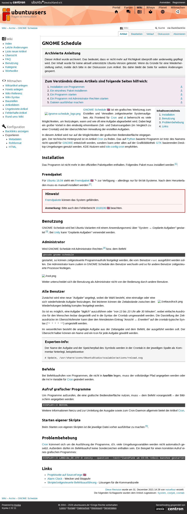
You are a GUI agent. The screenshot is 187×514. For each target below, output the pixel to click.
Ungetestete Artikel (16, 109)
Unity (57, 232)
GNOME (67, 143)
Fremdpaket (82, 180)
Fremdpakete (53, 200)
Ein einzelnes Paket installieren (68, 90)
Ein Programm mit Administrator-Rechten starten (79, 98)
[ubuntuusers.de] (24, 15)
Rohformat (15, 143)
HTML (12, 147)
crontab (180, 493)
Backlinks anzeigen (16, 131)
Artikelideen (12, 105)
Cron (114, 117)
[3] (47, 231)
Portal (116, 7)
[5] (146, 426)
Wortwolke (11, 71)
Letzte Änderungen (16, 47)
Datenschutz (83, 508)
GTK (159, 143)
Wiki (139, 7)
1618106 (101, 208)
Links (165, 126)
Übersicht (11, 55)
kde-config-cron (115, 147)
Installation (168, 114)
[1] (176, 164)
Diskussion (163, 34)
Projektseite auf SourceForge (64, 475)
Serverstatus (110, 508)
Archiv (12, 28)
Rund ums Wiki (14, 116)
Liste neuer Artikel (15, 51)
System (162, 493)
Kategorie (11, 67)
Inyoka (17, 505)
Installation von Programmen (67, 87)
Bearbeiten (136, 34)
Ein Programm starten (63, 94)
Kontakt (71, 508)
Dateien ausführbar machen (66, 102)
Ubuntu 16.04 (55, 180)
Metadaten (15, 139)
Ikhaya (150, 7)
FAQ (8, 59)
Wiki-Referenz (13, 93)
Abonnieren (179, 34)
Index (8, 43)
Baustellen (11, 101)
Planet (163, 7)
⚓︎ (181, 87)
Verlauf (150, 34)
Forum (128, 7)
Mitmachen (178, 7)
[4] (104, 248)
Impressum (96, 508)
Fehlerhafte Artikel (16, 113)
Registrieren (179, 2)
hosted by (7, 2)
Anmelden (165, 2)
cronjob (171, 493)
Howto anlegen (14, 89)
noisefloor (170, 489)
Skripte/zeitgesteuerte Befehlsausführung (71, 482)
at (125, 117)
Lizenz (62, 508)
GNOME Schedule (27, 28)
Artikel (123, 34)
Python (131, 139)
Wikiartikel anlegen (16, 85)
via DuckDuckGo (176, 28)
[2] (90, 184)
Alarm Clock (54, 478)
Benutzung (11, 63)
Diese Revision (113, 489)
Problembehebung (173, 122)
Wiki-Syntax (12, 97)
